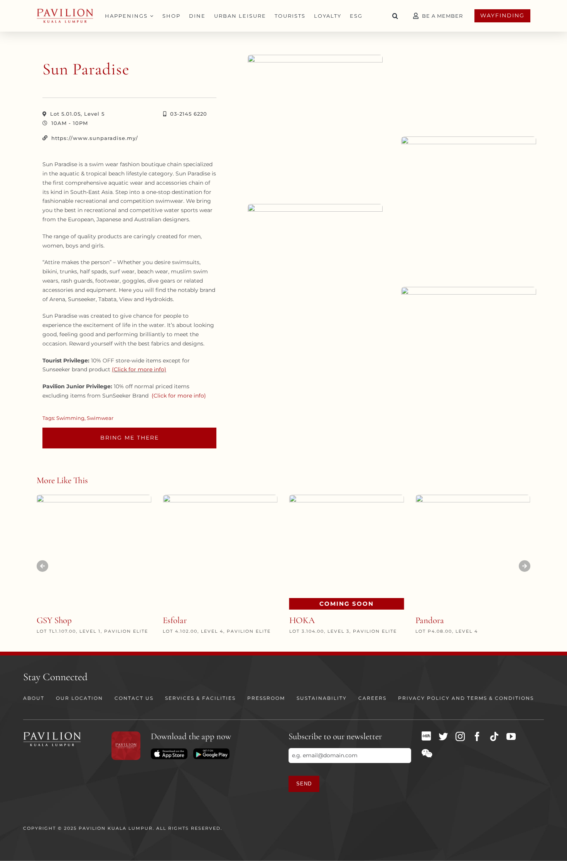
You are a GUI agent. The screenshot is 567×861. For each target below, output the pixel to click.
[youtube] (511, 736)
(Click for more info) (139, 369)
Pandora (429, 620)
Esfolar (175, 620)
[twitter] (443, 736)
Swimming (70, 418)
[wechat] (427, 753)
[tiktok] (494, 736)
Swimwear (100, 418)
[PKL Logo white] (52, 734)
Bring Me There (129, 437)
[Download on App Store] (169, 751)
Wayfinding (502, 15)
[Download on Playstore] (211, 751)
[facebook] (477, 736)
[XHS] (426, 736)
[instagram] (460, 736)
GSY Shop (54, 620)
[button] (395, 16)
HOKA (302, 620)
